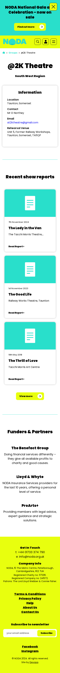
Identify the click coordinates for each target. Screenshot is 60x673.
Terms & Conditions (30, 594)
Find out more (26, 26)
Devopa (34, 662)
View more (26, 396)
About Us (30, 607)
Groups (13, 52)
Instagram (30, 651)
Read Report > (16, 246)
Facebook (30, 647)
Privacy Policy (30, 598)
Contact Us (30, 612)
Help (30, 603)
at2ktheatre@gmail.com (22, 122)
